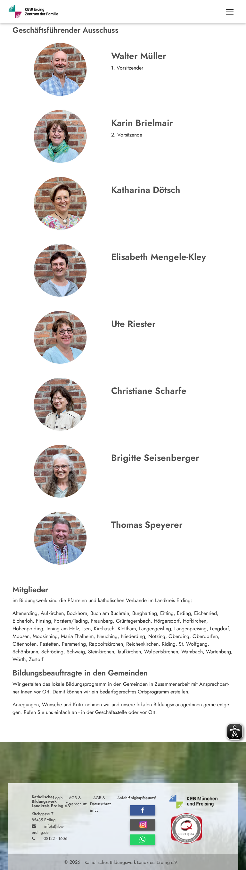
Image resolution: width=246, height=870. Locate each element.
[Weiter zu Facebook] (142, 810)
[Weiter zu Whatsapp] (142, 839)
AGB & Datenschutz (76, 801)
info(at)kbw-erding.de (48, 829)
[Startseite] (36, 12)
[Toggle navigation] (229, 12)
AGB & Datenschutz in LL (100, 804)
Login (58, 798)
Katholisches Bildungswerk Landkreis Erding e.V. (130, 862)
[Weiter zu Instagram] (142, 825)
